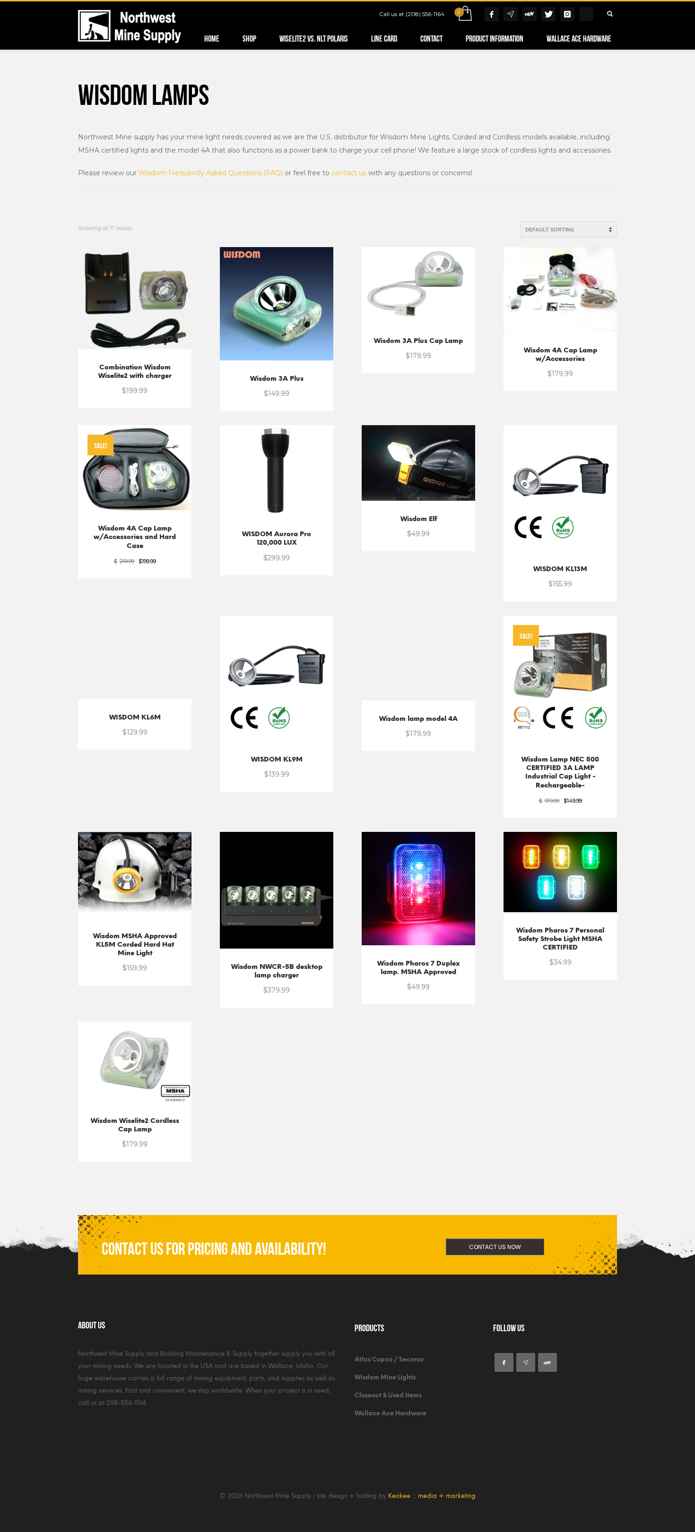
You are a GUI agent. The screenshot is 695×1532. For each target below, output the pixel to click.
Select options (560, 956)
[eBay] (529, 14)
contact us (348, 173)
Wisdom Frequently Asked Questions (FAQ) (211, 173)
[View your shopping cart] (464, 14)
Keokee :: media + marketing (432, 1495)
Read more (396, 350)
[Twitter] (548, 14)
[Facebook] (492, 14)
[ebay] (547, 1362)
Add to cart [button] (113, 385)
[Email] (511, 14)
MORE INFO (159, 385)
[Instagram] (567, 14)
